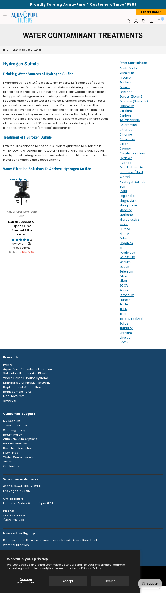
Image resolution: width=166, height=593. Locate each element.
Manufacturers (13, 396)
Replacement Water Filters (22, 387)
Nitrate (125, 229)
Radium (125, 262)
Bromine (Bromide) (134, 101)
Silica (123, 276)
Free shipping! (19, 179)
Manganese (128, 205)
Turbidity (126, 328)
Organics (126, 243)
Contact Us (11, 466)
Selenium (126, 272)
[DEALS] (143, 21)
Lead (123, 191)
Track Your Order (15, 425)
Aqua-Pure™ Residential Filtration (27, 369)
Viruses (125, 338)
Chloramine (128, 125)
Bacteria (126, 82)
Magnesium (128, 201)
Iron (122, 187)
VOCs (124, 342)
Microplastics (129, 219)
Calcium (126, 111)
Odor (123, 238)
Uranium (126, 333)
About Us (9, 461)
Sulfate (125, 300)
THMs (123, 309)
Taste (124, 304)
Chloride (126, 130)
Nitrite (124, 234)
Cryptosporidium (132, 153)
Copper (125, 149)
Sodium (125, 290)
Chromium (127, 139)
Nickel (124, 224)
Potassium (127, 257)
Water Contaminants (18, 457)
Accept (68, 581)
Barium (125, 87)
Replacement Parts (17, 392)
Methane (126, 215)
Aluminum (127, 73)
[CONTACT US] (151, 21)
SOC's (124, 286)
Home (6, 50)
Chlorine (126, 134)
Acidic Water (129, 68)
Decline (110, 581)
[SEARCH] (128, 21)
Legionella (127, 196)
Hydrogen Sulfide (132, 182)
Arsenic (125, 78)
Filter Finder (11, 453)
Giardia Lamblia (131, 167)
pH (122, 248)
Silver (124, 281)
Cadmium (127, 106)
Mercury (126, 210)
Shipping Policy (14, 430)
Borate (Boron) (131, 97)
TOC (123, 314)
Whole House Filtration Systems (26, 378)
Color (124, 144)
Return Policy (12, 435)
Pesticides (127, 253)
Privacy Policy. (91, 568)
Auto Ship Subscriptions (20, 439)
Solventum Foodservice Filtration (26, 373)
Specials (9, 401)
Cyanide (126, 158)
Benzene (126, 92)
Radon (124, 267)
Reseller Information (18, 448)
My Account (11, 421)
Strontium (127, 295)
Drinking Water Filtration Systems (27, 383)
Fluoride (125, 163)
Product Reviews (15, 443)
